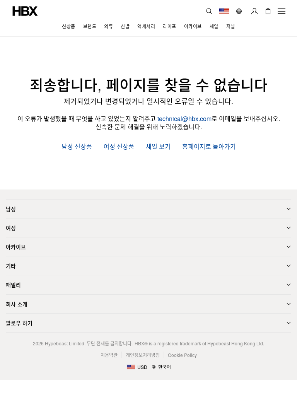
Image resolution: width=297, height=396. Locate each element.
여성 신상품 (119, 147)
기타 (11, 266)
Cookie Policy (182, 355)
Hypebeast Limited (64, 343)
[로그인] (254, 11)
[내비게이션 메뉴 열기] (281, 11)
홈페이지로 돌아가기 (209, 147)
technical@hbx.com (184, 118)
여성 (11, 228)
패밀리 (13, 284)
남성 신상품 (76, 147)
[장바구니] (268, 11)
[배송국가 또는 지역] (224, 11)
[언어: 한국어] (240, 11)
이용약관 (109, 355)
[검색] (209, 11)
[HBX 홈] (25, 10)
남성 (11, 209)
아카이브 (16, 247)
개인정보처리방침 (143, 355)
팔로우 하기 (19, 323)
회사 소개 (16, 304)
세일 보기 (158, 147)
